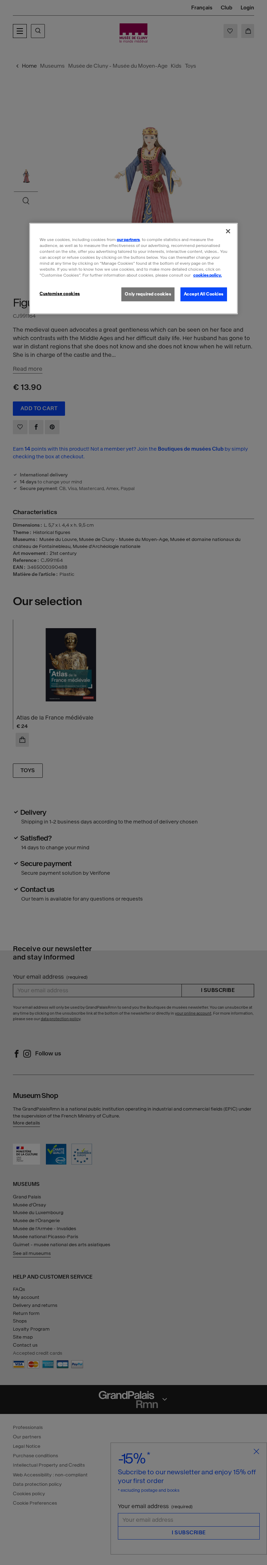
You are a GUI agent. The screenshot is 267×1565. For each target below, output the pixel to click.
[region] (133, 268)
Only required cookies (148, 294)
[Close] (228, 231)
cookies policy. (207, 275)
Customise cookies (60, 294)
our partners (128, 240)
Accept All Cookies (204, 294)
